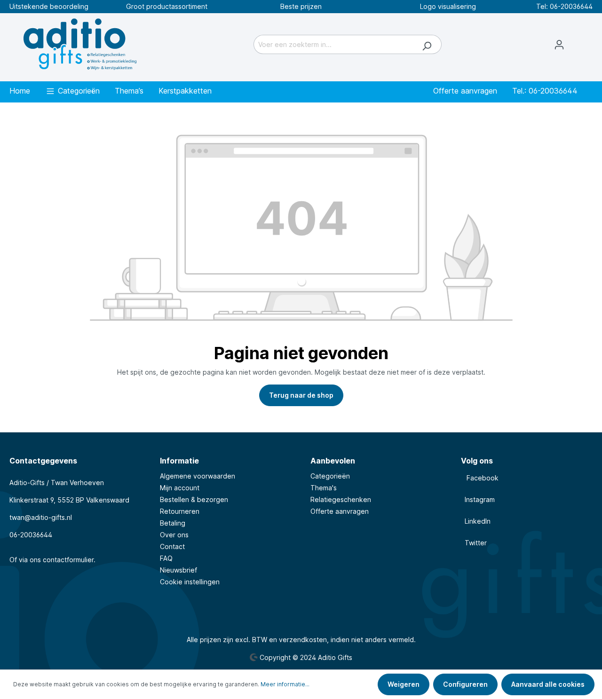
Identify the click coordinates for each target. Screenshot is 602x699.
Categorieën (330, 476)
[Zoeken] (427, 44)
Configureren (465, 684)
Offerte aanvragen (339, 511)
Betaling (172, 523)
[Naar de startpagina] (79, 42)
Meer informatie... (285, 684)
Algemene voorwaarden (197, 476)
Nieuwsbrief (178, 570)
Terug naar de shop (301, 395)
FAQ (166, 558)
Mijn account (179, 488)
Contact (172, 546)
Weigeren (404, 684)
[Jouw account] (559, 44)
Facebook (480, 478)
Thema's (323, 488)
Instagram (478, 499)
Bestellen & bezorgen (194, 499)
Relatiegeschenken (340, 499)
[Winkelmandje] (583, 40)
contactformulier (68, 560)
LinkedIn (476, 521)
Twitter (474, 543)
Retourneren (179, 511)
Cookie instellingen (190, 582)
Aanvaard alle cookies (548, 684)
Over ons (174, 535)
